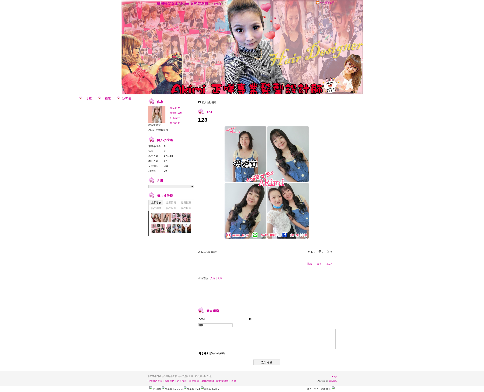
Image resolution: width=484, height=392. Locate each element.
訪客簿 (126, 98)
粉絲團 (157, 389)
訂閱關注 (175, 118)
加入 (316, 389)
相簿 (108, 98)
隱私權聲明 (222, 381)
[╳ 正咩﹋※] (156, 217)
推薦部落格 (176, 113)
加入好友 (175, 108)
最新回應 (171, 202)
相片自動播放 (209, 102)
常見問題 (182, 381)
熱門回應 (171, 208)
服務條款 (194, 381)
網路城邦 (325, 389)
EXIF (329, 263)
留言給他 (175, 122)
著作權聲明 (208, 381)
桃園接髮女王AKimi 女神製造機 (182, 3)
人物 (212, 278)
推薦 (309, 263)
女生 (220, 278)
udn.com (333, 381)
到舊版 (218, 3)
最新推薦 (186, 202)
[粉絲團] (150, 387)
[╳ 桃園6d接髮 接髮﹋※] (186, 228)
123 (209, 112)
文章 (89, 98)
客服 (233, 381)
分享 (319, 263)
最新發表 (156, 202)
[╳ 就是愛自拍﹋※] (166, 217)
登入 (309, 389)
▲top (334, 376)
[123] (176, 217)
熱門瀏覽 (156, 208)
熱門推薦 (186, 208)
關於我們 (170, 381)
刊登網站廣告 (154, 381)
